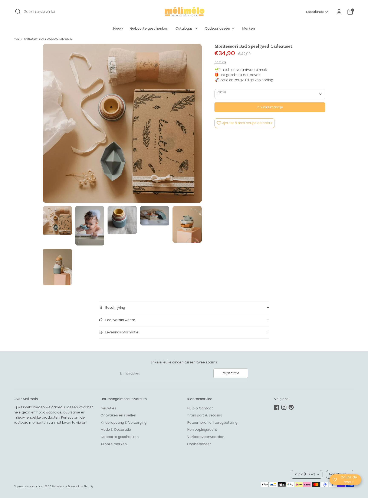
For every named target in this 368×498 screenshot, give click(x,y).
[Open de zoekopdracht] (18, 11)
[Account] (339, 11)
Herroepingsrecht (202, 429)
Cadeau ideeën (218, 28)
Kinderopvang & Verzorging (124, 422)
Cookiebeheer (199, 444)
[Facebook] (276, 407)
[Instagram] (283, 407)
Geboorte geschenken (149, 28)
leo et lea (220, 62)
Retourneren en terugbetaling (212, 422)
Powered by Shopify (80, 486)
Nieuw (118, 28)
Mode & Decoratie (116, 429)
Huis (16, 38)
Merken (248, 28)
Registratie (230, 373)
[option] (122, 125)
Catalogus (184, 28)
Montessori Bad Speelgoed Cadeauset (48, 38)
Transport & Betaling (204, 415)
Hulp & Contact (200, 408)
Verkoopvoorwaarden (205, 436)
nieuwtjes (108, 408)
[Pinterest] (291, 407)
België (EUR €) (304, 474)
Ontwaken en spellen (118, 415)
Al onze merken (114, 444)
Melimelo (61, 486)
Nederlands (315, 12)
